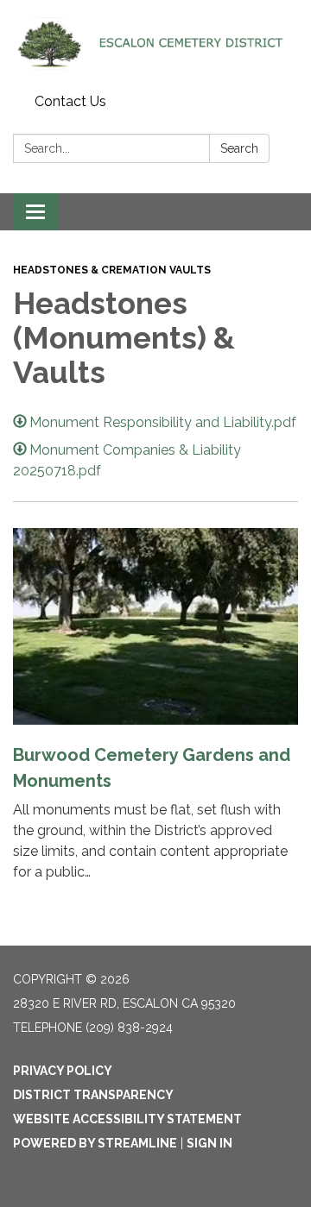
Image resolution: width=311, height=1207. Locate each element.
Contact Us (70, 101)
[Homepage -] (155, 43)
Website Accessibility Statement (127, 1119)
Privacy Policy (62, 1071)
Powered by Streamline (95, 1143)
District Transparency (93, 1095)
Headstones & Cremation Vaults (112, 270)
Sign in (209, 1143)
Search (239, 148)
